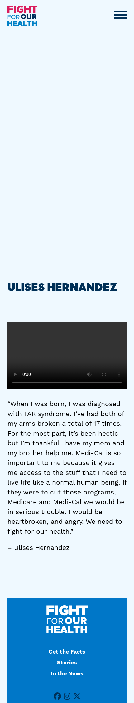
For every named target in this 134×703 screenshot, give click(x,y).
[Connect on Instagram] (67, 696)
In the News (67, 673)
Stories (67, 662)
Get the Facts (67, 651)
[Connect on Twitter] (77, 696)
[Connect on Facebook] (57, 696)
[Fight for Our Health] (22, 16)
